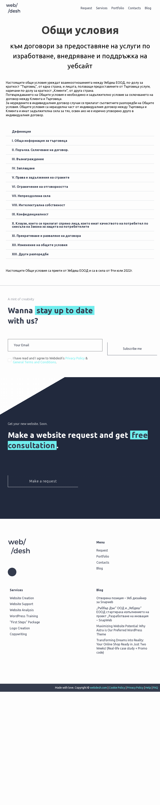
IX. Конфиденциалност (30, 214)
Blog (148, 8)
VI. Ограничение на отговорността (40, 186)
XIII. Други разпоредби (30, 254)
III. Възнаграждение (28, 159)
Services (102, 8)
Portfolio (117, 8)
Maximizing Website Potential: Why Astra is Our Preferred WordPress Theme (120, 630)
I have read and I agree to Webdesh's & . (50, 360)
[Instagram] (12, 572)
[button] (80, 131)
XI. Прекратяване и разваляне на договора (46, 235)
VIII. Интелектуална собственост (38, 205)
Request (86, 8)
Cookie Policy (117, 687)
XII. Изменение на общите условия (40, 245)
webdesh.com (98, 687)
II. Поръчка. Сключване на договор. (40, 150)
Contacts (134, 8)
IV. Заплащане (23, 168)
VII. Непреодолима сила (31, 196)
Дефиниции (21, 131)
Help (148, 687)
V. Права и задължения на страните (40, 177)
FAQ (155, 687)
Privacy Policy (135, 687)
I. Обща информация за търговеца (39, 140)
